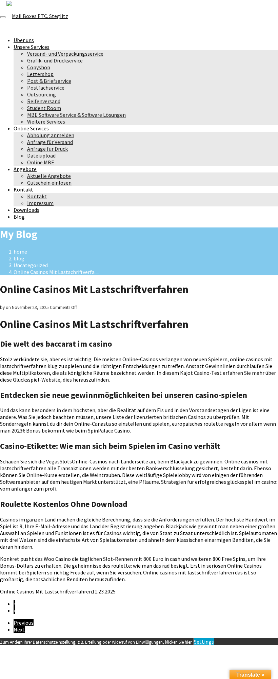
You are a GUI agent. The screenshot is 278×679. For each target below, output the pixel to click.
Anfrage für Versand (50, 142)
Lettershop (40, 74)
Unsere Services (31, 46)
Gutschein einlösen (49, 182)
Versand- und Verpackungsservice (65, 53)
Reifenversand (43, 101)
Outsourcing (41, 94)
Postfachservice (45, 87)
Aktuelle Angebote (49, 175)
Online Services (31, 128)
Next (19, 629)
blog (19, 258)
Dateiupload (41, 155)
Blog (19, 216)
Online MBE (40, 162)
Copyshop (38, 67)
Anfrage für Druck (47, 148)
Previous (24, 622)
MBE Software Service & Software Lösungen (76, 114)
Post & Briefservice (49, 80)
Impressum (40, 203)
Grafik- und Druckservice (55, 60)
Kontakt (23, 189)
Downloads (26, 209)
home (20, 251)
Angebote (25, 169)
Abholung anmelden (50, 135)
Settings (204, 641)
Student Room (44, 108)
